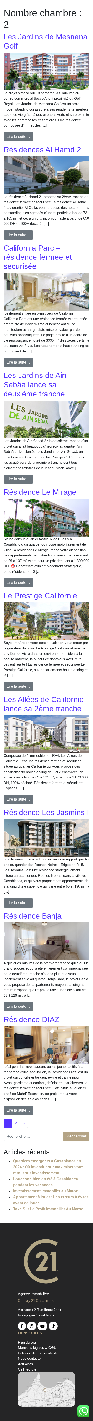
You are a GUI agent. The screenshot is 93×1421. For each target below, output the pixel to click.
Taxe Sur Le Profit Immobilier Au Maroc (48, 1209)
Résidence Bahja (33, 916)
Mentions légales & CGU (37, 1348)
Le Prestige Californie (40, 595)
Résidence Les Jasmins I (46, 812)
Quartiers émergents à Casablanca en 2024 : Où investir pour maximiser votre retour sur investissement (48, 1167)
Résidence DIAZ (31, 1019)
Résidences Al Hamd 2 (42, 149)
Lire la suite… (18, 137)
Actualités (25, 1364)
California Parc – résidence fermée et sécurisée (38, 257)
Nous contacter (30, 1358)
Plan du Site (27, 1342)
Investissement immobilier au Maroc (45, 1191)
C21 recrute (27, 1369)
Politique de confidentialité (38, 1353)
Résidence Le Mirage (40, 492)
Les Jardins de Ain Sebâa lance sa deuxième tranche (35, 384)
